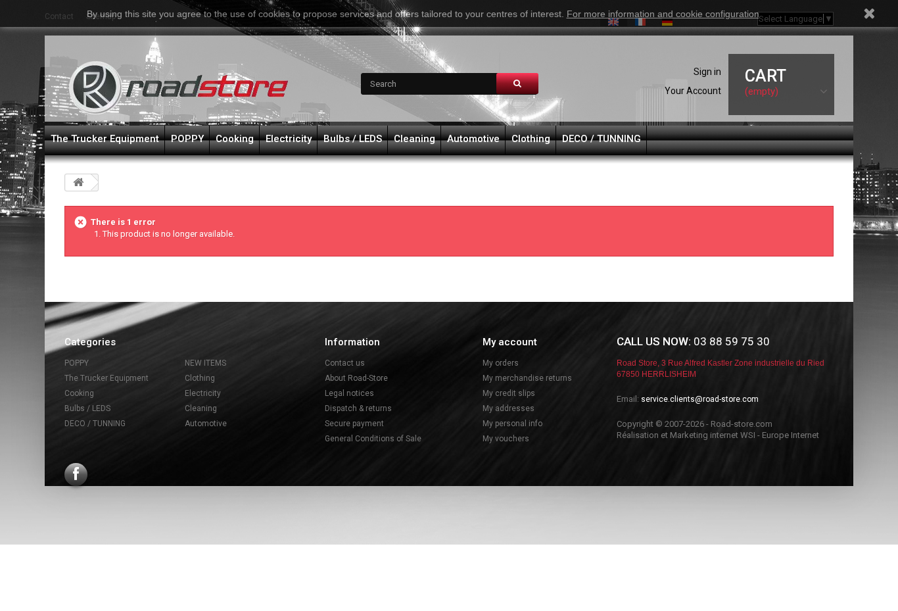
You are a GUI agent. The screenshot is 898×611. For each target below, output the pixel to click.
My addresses (508, 408)
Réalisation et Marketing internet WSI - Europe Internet (718, 435)
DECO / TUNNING (601, 139)
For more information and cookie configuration (663, 14)
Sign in (707, 71)
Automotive (473, 139)
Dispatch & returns (358, 408)
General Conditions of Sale (373, 438)
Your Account (693, 91)
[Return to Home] (78, 182)
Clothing (530, 139)
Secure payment (354, 423)
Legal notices (349, 393)
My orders (501, 363)
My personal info (512, 423)
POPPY (187, 139)
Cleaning (414, 139)
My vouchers (506, 438)
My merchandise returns (527, 378)
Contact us (345, 363)
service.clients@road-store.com (700, 399)
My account (510, 342)
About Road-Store (356, 378)
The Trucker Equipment (105, 139)
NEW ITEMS (205, 363)
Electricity (289, 139)
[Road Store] (179, 87)
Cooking (235, 139)
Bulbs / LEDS (352, 139)
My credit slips (509, 393)
